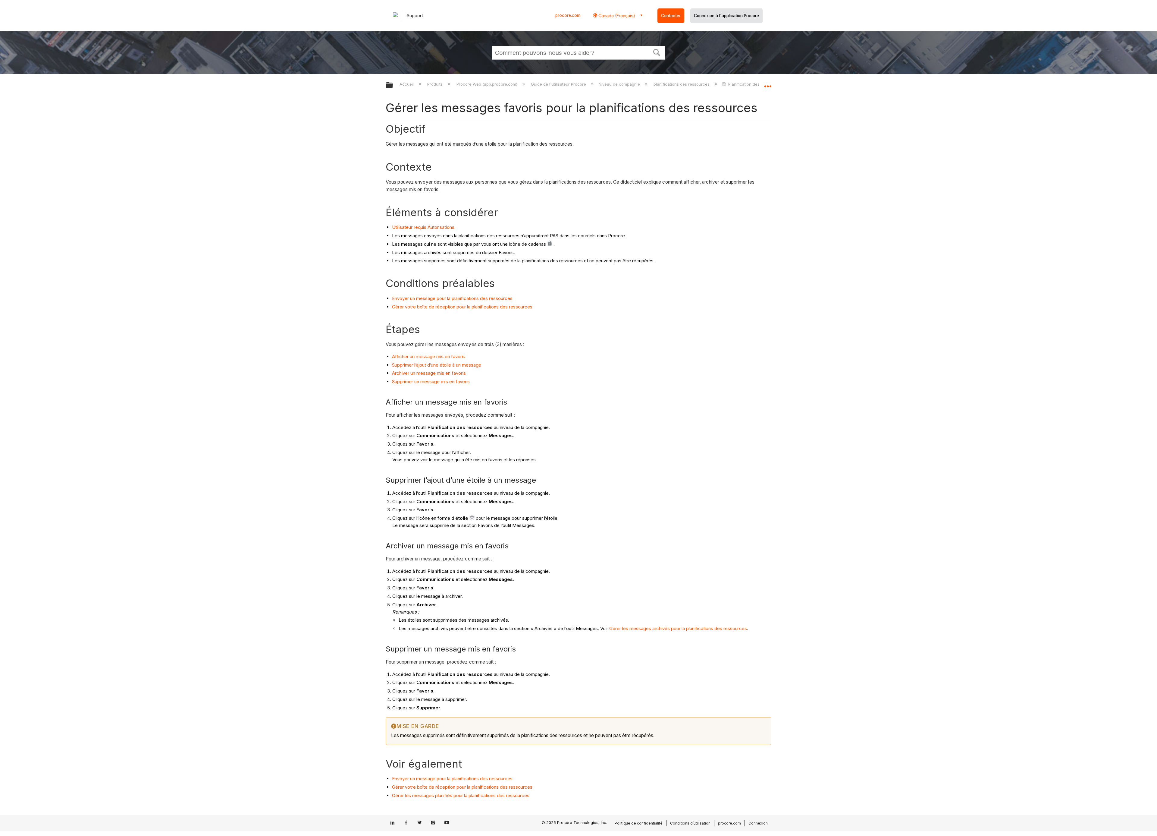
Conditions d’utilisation (690, 823)
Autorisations (441, 227)
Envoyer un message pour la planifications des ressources (452, 298)
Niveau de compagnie (620, 84)
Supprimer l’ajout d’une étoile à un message (436, 365)
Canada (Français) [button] (616, 15)
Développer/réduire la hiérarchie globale (393, 85)
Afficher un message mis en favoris (428, 356)
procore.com (567, 15)
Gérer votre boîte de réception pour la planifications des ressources (462, 307)
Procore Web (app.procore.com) (487, 84)
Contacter (671, 15)
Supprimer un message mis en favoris (431, 381)
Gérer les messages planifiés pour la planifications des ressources (460, 795)
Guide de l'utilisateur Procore (559, 84)
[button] (656, 51)
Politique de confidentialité (639, 823)
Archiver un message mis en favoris (429, 373)
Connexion (758, 823)
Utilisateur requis (410, 227)
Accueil (407, 84)
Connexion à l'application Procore (726, 15)
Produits (435, 84)
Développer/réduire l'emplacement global (767, 83)
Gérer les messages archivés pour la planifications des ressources (678, 628)
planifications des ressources (682, 84)
